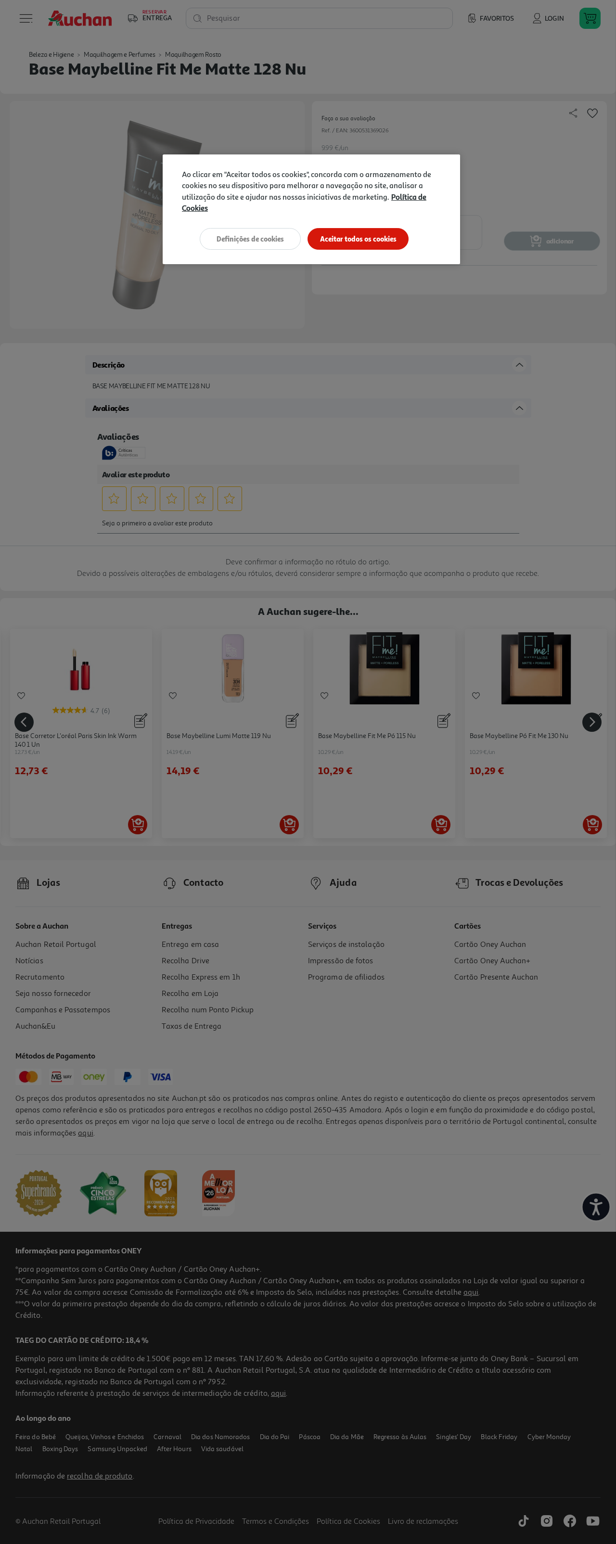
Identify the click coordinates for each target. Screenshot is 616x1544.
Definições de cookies (250, 239)
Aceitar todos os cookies (358, 239)
